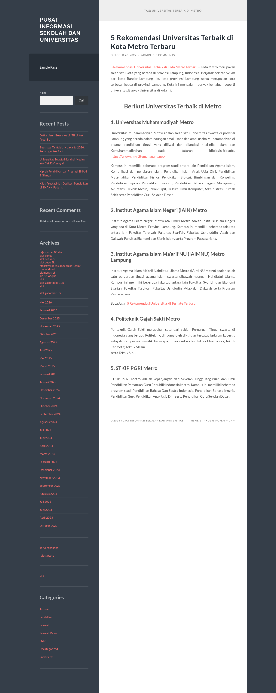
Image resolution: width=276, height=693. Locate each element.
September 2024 (50, 414)
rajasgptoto (47, 555)
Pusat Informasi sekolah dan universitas (60, 29)
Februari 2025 (48, 374)
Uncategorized (49, 649)
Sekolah (44, 625)
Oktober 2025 (48, 334)
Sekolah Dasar (48, 633)
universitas (47, 657)
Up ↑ (232, 420)
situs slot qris (48, 276)
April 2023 (46, 517)
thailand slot (47, 269)
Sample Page (48, 67)
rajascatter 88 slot (51, 252)
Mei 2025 (46, 358)
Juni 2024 (46, 438)
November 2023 (50, 477)
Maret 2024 (47, 453)
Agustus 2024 (48, 422)
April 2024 (46, 445)
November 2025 (50, 326)
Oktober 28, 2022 (123, 55)
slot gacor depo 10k (52, 282)
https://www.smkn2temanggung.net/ (138, 156)
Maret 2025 (47, 366)
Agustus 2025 (48, 342)
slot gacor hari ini (50, 293)
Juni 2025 (46, 350)
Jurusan (44, 609)
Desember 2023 (50, 469)
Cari (43, 93)
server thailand (49, 547)
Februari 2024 (48, 461)
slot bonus (46, 255)
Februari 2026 (48, 310)
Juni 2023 (46, 509)
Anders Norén (214, 420)
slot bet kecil (47, 259)
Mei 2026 (46, 302)
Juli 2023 (45, 501)
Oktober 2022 (48, 525)
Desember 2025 (50, 318)
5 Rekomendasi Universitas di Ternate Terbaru (161, 303)
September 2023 (50, 485)
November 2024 (50, 398)
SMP (42, 641)
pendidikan (46, 617)
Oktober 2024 (48, 406)
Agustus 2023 (48, 493)
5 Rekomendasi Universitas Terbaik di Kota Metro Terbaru (172, 42)
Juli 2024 (45, 429)
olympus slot (47, 272)
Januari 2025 (48, 382)
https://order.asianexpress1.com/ (60, 265)
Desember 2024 (50, 390)
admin (146, 55)
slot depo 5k (47, 262)
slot (42, 279)
